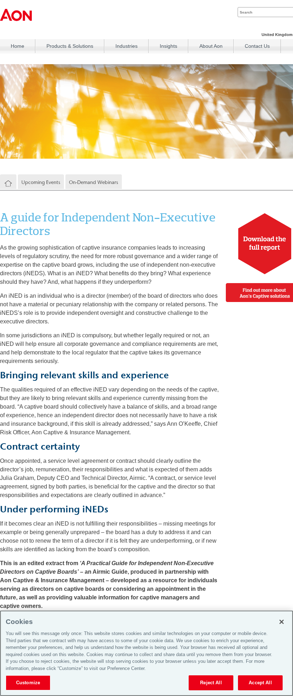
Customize (28, 682)
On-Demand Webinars (93, 182)
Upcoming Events (40, 182)
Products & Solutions (69, 46)
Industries (126, 46)
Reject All (211, 682)
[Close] (281, 622)
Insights (168, 46)
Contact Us (257, 46)
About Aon (211, 46)
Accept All (260, 682)
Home (17, 46)
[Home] (8, 183)
